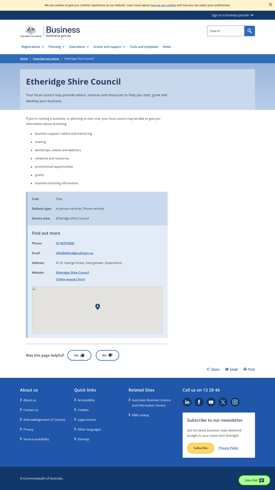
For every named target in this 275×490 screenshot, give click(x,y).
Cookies (83, 410)
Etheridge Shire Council (72, 273)
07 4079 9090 (65, 243)
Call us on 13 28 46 (201, 390)
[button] (32, 47)
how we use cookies (163, 5)
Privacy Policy (228, 448)
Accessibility (86, 400)
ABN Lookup (140, 415)
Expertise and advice (46, 58)
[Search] (250, 31)
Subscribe (201, 448)
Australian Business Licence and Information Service (151, 402)
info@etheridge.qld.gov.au (74, 253)
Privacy (28, 429)
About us (29, 400)
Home (24, 58)
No (104, 355)
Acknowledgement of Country (44, 420)
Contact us (31, 410)
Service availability (36, 439)
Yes (76, 355)
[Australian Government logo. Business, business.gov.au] (50, 32)
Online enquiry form (70, 279)
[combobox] (226, 31)
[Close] (270, 4)
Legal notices (87, 420)
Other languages (89, 429)
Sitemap (83, 439)
